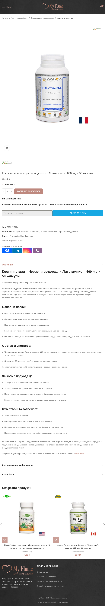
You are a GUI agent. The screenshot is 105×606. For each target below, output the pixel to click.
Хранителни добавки (19, 18)
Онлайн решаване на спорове (50, 586)
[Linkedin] (17, 250)
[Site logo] (52, 7)
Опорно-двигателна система (42, 18)
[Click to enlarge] (7, 148)
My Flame (79, 454)
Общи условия (43, 572)
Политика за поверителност (49, 581)
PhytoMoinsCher (16, 240)
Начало (5, 18)
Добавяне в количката (28, 191)
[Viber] (37, 250)
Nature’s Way (27, 551)
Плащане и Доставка (46, 577)
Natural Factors (78, 551)
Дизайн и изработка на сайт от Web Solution (52, 602)
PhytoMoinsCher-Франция (21, 236)
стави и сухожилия (65, 18)
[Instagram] (27, 250)
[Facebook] (7, 250)
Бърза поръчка (78, 213)
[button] (5, 540)
